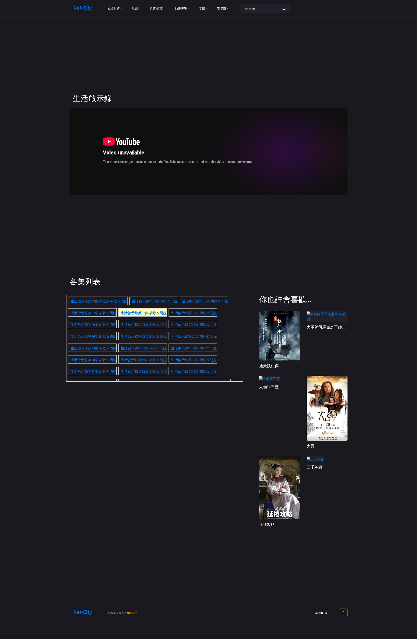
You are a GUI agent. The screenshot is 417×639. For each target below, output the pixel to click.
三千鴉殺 (314, 467)
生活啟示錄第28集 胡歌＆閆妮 (144, 324)
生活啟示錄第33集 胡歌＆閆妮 (205, 301)
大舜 (310, 446)
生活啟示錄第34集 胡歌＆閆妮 (155, 301)
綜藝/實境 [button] (156, 9)
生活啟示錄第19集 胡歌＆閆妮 (144, 360)
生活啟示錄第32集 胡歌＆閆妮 (93, 313)
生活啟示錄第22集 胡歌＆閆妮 (144, 348)
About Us (321, 613)
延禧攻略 (267, 524)
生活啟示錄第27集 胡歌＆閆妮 (194, 324)
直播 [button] (202, 9)
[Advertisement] (208, 63)
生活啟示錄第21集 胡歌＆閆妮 (194, 348)
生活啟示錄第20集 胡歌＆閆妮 (93, 360)
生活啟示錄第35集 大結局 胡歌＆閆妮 (99, 301)
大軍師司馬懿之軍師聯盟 (328, 327)
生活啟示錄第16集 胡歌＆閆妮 (144, 371)
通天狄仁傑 (269, 365)
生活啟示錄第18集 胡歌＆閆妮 (194, 360)
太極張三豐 (269, 386)
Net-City (132, 612)
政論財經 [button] (114, 9)
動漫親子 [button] (181, 9)
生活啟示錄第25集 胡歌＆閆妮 (144, 336)
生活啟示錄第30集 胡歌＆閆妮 (194, 313)
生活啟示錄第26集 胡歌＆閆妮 (93, 336)
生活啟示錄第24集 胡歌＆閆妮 (194, 336)
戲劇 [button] (135, 9)
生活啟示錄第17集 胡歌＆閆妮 (93, 371)
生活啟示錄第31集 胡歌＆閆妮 (144, 313)
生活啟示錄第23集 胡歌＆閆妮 (93, 348)
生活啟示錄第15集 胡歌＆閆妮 (194, 371)
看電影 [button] (221, 9)
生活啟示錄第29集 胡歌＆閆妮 (93, 324)
